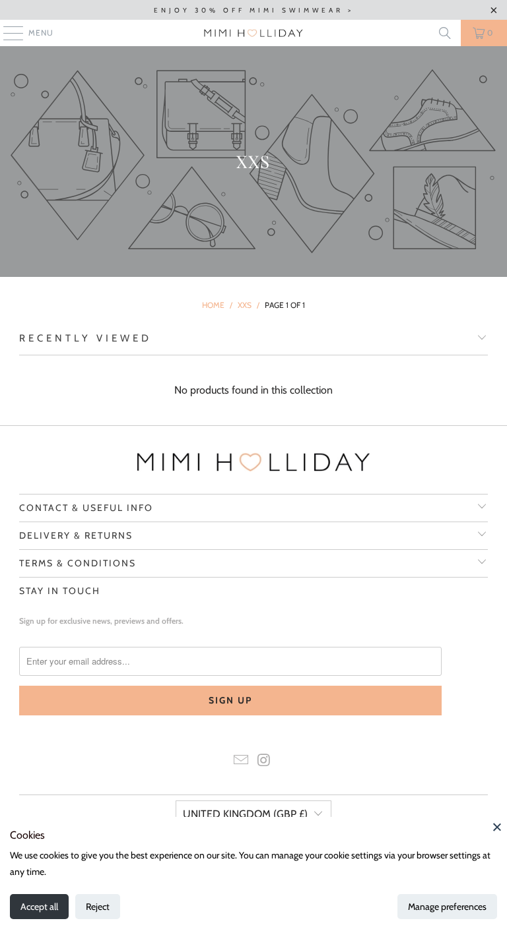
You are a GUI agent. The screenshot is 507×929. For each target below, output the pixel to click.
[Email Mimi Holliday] (242, 761)
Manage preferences (447, 907)
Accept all (39, 907)
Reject (98, 907)
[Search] (444, 33)
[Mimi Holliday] (253, 33)
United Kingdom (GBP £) (245, 814)
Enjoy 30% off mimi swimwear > (254, 10)
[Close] (497, 827)
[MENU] (6, 33)
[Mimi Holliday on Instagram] (265, 761)
